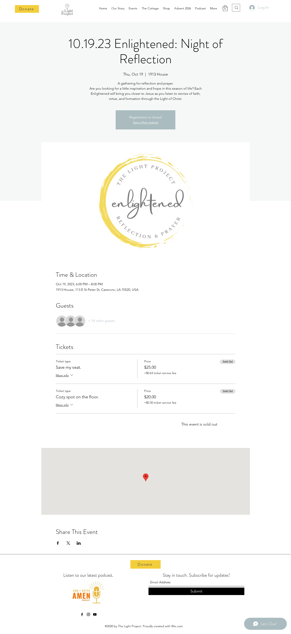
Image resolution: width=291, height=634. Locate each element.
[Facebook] (82, 614)
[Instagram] (88, 614)
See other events (145, 122)
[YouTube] (95, 614)
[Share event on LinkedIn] (79, 543)
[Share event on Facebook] (58, 543)
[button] (225, 8)
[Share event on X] (68, 543)
